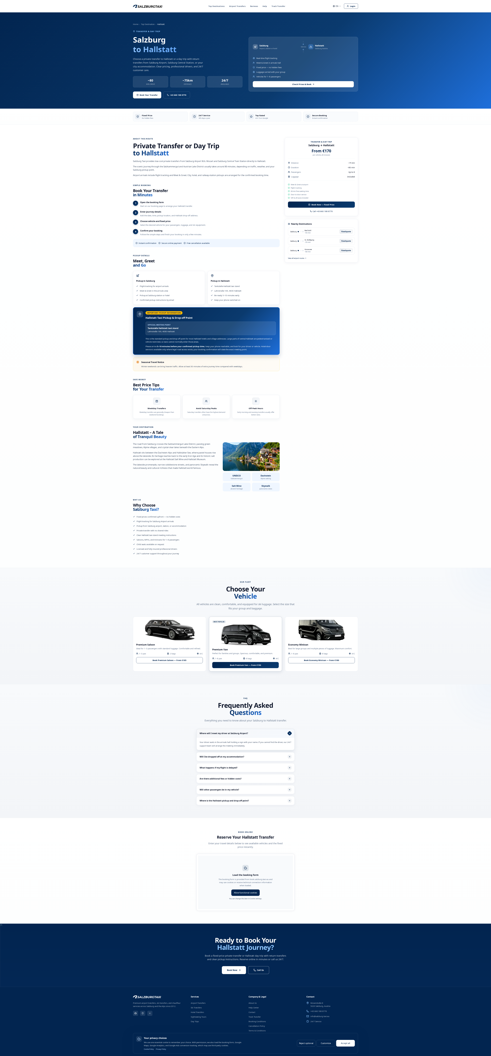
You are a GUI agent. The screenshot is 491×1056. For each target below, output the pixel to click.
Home (135, 24)
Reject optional (306, 1043)
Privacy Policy (161, 1049)
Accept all (345, 1043)
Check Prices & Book (301, 84)
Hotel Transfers (197, 1012)
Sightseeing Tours (198, 1016)
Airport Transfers (237, 6)
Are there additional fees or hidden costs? (221, 778)
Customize (326, 1043)
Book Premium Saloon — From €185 (169, 660)
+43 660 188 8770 (178, 95)
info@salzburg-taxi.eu (319, 1016)
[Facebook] (135, 1013)
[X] (149, 1013)
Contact (252, 1012)
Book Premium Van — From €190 (245, 665)
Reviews (254, 6)
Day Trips (195, 1021)
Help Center (254, 1007)
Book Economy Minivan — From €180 (321, 660)
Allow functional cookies (245, 892)
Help (265, 6)
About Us (253, 1003)
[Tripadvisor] (142, 1013)
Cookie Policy (149, 1049)
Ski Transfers (196, 1007)
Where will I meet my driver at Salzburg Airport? (224, 733)
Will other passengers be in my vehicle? (219, 789)
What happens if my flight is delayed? (218, 767)
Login (352, 6)
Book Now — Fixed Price (322, 204)
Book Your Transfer (149, 95)
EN (337, 6)
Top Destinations (216, 6)
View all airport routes (296, 258)
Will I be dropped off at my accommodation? (222, 756)
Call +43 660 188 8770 (323, 211)
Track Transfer (278, 6)
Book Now (232, 970)
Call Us (260, 970)
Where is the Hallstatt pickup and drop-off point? (224, 800)
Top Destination (148, 24)
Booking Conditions (257, 1021)
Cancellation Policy (257, 1026)
